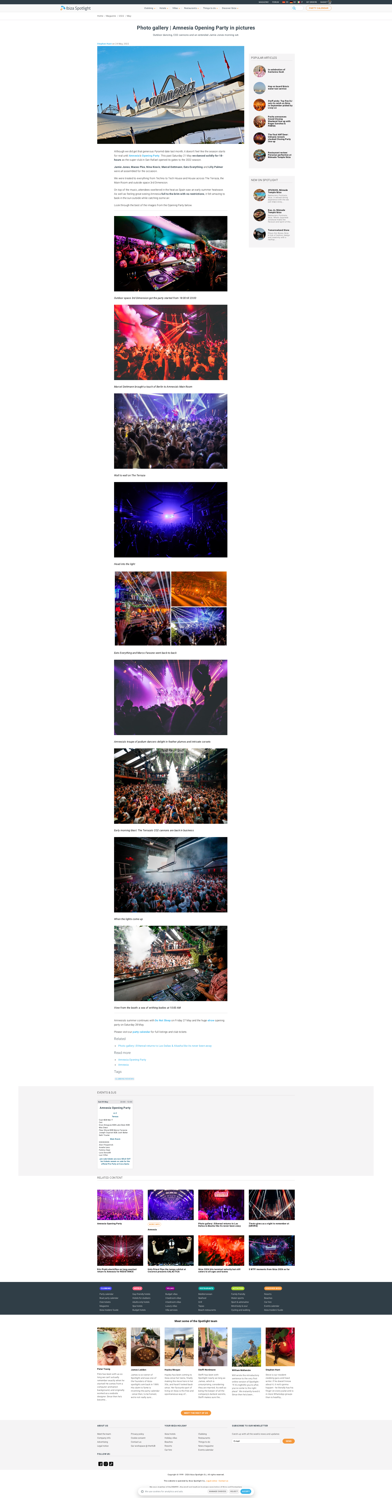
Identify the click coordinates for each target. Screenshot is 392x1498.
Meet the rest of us (196, 1413)
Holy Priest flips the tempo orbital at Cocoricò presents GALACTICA (167, 1270)
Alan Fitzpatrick (106, 1145)
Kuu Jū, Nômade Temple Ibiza (276, 211)
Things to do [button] (209, 8)
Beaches (268, 1298)
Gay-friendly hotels (141, 1294)
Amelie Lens (104, 1147)
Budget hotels (139, 1310)
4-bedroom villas (173, 1302)
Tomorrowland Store (278, 230)
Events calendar (271, 1306)
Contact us (136, 1442)
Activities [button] (238, 1288)
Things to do (204, 1442)
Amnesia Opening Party (132, 1059)
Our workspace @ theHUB (143, 1446)
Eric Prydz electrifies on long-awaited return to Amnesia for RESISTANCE (116, 1270)
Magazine (264, 2)
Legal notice (103, 1446)
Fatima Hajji (104, 1150)
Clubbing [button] (148, 8)
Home (100, 16)
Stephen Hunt (104, 44)
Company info (104, 1438)
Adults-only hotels (140, 1302)
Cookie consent (138, 1438)
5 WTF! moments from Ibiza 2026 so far (269, 1269)
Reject (234, 1491)
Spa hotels (137, 1306)
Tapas (201, 1306)
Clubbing (202, 1434)
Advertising (102, 1442)
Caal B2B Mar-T (106, 1120)
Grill (200, 1302)
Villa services (171, 1310)
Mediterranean (205, 1294)
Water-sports (237, 1298)
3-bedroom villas (173, 1298)
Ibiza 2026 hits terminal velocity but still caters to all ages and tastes (219, 1270)
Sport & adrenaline (240, 1302)
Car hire (267, 1302)
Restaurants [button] (190, 8)
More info (154, 1224)
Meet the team (104, 1434)
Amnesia (123, 1064)
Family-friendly (238, 1294)
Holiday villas (171, 1438)
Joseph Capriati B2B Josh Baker (113, 1133)
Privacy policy (137, 1434)
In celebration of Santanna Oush (276, 70)
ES (287, 2)
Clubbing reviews (124, 1079)
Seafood (202, 1298)
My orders (311, 2)
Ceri (100, 1122)
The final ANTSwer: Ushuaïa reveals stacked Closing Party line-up (279, 138)
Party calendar (106, 1294)
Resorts (267, 1294)
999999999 (104, 1142)
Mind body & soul (239, 1306)
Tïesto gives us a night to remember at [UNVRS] (269, 1224)
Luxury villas (171, 1306)
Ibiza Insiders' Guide (109, 1310)
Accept (246, 1491)
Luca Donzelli (105, 1153)
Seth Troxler (104, 1135)
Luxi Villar (103, 1155)
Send (289, 1441)
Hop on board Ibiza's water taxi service (278, 87)
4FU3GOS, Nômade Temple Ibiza (278, 191)
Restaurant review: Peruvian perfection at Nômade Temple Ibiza (279, 154)
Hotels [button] (163, 8)
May (129, 16)
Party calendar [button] (318, 8)
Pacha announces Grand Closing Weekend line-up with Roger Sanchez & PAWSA (279, 121)
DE (295, 2)
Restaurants (204, 1438)
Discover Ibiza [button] (229, 8)
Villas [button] (175, 8)
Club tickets (105, 1302)
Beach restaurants (207, 1310)
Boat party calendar (109, 1298)
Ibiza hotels (170, 1434)
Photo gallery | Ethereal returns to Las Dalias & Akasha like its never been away (165, 1045)
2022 (121, 16)
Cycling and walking (240, 1310)
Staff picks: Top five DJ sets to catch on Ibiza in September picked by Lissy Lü (280, 104)
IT (302, 2)
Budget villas (171, 1294)
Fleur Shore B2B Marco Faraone (113, 1130)
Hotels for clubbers (141, 1298)
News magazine (205, 1446)
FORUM (275, 2)
